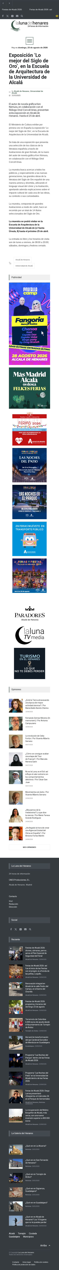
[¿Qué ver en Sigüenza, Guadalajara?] (16, 1192)
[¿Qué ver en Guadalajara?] (16, 1206)
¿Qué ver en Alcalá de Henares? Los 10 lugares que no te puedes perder (36, 1219)
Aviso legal (27, 1262)
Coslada (33, 1233)
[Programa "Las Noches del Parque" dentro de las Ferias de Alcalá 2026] (16, 1061)
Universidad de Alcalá (24, 266)
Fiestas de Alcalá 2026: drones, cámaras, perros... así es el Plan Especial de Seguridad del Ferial (13, 10)
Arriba (43, 1245)
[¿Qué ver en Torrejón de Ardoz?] (16, 1178)
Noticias (42, 1102)
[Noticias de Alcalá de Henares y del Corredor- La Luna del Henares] (29, 28)
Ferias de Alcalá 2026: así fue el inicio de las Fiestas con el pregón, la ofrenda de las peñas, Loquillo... (42, 10)
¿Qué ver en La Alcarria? (35, 1146)
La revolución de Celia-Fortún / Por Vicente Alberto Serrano (37, 738)
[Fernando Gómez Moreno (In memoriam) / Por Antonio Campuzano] (16, 723)
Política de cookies (41, 1262)
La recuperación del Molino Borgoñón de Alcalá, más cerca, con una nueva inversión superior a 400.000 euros (37, 1115)
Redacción (13, 904)
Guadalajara (29, 1046)
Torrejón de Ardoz (31, 1031)
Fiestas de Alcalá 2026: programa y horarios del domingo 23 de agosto (35, 1004)
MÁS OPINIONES (29, 847)
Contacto (15, 1262)
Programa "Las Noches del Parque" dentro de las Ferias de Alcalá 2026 (37, 1057)
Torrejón (22, 1233)
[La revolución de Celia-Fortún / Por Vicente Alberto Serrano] (16, 741)
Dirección (13, 907)
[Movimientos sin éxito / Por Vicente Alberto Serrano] (16, 798)
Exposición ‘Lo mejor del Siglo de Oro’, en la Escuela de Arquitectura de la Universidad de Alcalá (29, 68)
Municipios (28, 1236)
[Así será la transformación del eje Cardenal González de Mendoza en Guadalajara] (16, 1043)
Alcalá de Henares (21, 91)
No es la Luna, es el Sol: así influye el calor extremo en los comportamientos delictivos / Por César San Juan (36, 776)
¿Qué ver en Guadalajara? (36, 1203)
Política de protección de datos (23, 1265)
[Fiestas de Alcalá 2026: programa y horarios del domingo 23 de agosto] (16, 1007)
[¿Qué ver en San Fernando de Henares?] (16, 1164)
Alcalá (12, 1233)
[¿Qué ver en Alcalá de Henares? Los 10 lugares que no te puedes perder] (16, 1221)
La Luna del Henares (26, 1253)
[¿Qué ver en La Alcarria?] (16, 1150)
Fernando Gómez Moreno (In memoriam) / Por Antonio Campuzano (37, 720)
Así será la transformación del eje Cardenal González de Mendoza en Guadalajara (37, 1040)
